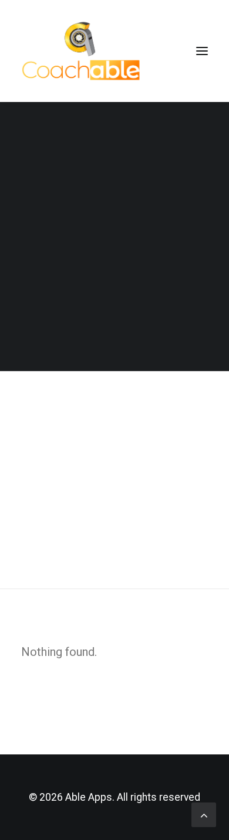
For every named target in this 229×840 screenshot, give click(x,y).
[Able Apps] (82, 51)
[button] (202, 51)
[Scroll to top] (203, 814)
